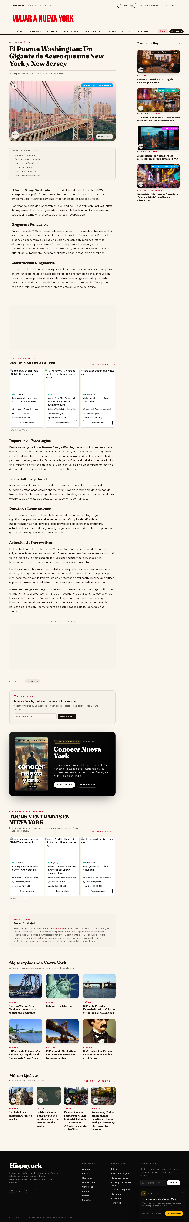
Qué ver (19, 31)
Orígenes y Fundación (25, 155)
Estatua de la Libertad (59, 1006)
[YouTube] (19, 1191)
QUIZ (164, 31)
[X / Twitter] (33, 1191)
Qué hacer (51, 31)
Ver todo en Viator (102, 364)
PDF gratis (66, 785)
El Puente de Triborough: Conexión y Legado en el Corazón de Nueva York (24, 1054)
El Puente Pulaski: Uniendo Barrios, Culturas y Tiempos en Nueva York (99, 1009)
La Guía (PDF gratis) (121, 1173)
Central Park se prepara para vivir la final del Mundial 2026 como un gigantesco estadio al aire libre (75, 1121)
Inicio (13, 42)
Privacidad (116, 1198)
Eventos (127, 31)
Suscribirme (67, 716)
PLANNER (178, 31)
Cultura (111, 31)
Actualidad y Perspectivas (27, 175)
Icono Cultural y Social (25, 167)
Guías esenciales (119, 1178)
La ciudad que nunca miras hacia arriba (20, 1116)
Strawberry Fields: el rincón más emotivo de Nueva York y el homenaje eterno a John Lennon (103, 1121)
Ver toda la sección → (100, 1081)
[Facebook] (26, 1191)
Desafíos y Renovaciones (27, 171)
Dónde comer (71, 31)
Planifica (143, 31)
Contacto (116, 1194)
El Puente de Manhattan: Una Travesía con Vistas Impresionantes (61, 1054)
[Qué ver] (14, 86)
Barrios (34, 31)
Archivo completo (120, 1189)
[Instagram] (12, 1191)
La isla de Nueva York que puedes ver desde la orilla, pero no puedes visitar (48, 1119)
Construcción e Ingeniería (27, 159)
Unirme (174, 1183)
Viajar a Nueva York (43, 19)
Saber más (86, 785)
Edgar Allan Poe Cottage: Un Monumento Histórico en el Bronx (98, 1054)
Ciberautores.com (58, 928)
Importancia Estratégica (26, 163)
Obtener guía (175, 1214)
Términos (116, 1203)
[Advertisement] (62, 327)
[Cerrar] (182, 1192)
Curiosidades (92, 31)
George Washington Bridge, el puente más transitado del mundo (22, 1009)
